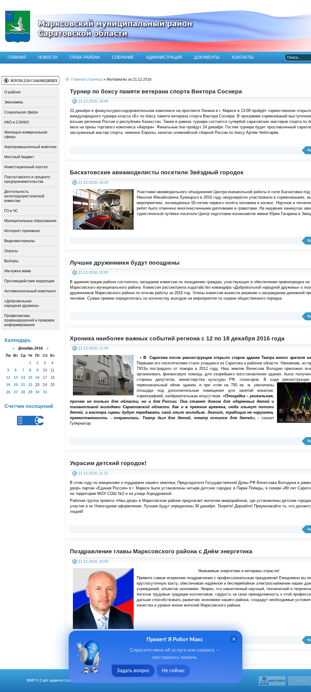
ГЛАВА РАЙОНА (85, 57)
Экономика (13, 102)
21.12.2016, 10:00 (93, 561)
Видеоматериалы (19, 241)
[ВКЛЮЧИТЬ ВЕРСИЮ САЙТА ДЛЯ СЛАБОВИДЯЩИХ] (30, 83)
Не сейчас (173, 670)
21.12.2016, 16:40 (93, 101)
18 (52, 377)
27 (16, 392)
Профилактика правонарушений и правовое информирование (29, 320)
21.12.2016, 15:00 (93, 272)
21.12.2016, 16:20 (93, 182)
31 (45, 392)
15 (30, 377)
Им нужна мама (17, 271)
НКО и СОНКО (16, 122)
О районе (12, 92)
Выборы (11, 261)
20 (16, 385)
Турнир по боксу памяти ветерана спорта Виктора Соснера (156, 91)
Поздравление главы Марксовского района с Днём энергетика (161, 551)
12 (8, 377)
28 (23, 392)
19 (8, 385)
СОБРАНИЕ (123, 57)
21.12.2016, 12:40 (93, 348)
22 (30, 385)
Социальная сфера (21, 112)
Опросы (11, 251)
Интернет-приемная (22, 231)
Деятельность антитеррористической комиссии (24, 196)
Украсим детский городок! (108, 463)
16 (37, 377)
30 (37, 392)
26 (8, 392)
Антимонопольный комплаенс (30, 291)
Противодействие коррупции (29, 281)
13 (16, 377)
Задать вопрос (133, 670)
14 (23, 377)
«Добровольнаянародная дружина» (21, 303)
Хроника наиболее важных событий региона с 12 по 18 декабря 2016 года (177, 338)
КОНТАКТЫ (243, 57)
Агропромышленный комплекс (30, 147)
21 (23, 385)
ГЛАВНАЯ (17, 57)
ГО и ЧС (11, 211)
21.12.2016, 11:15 (93, 473)
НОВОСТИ (47, 57)
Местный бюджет (19, 157)
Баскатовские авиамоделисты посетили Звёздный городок (157, 172)
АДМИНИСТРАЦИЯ (164, 57)
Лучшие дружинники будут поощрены (124, 262)
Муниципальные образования (30, 221)
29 (30, 392)
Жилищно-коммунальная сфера (25, 134)
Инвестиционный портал (26, 167)
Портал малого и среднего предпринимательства (27, 179)
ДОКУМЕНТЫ (207, 57)
